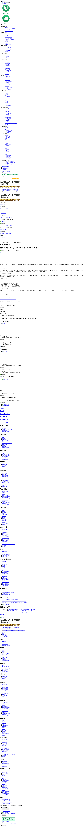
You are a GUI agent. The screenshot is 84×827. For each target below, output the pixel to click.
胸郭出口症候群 (8, 44)
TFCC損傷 (7, 86)
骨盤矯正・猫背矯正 (9, 31)
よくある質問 (5, 168)
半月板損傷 (7, 120)
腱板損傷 (6, 124)
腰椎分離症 (7, 60)
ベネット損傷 (7, 52)
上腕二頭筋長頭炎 (8, 49)
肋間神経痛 (4, 464)
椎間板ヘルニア (8, 70)
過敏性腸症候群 (8, 157)
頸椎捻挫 (6, 35)
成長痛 (3, 522)
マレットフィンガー (9, 83)
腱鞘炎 (6, 77)
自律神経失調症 (5, 579)
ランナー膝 (7, 108)
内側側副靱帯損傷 (8, 115)
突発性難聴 (7, 149)
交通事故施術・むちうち (10, 163)
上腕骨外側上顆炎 (8, 87)
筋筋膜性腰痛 (7, 68)
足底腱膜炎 (7, 111)
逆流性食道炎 (7, 156)
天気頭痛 (6, 143)
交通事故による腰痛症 (9, 161)
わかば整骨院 (14, 601)
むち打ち (6, 43)
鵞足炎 (6, 99)
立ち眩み (6, 150)
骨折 (5, 129)
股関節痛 (6, 102)
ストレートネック (8, 37)
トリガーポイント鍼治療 (10, 28)
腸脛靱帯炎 (7, 114)
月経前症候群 (5, 573)
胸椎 (5, 58)
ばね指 (6, 78)
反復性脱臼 (7, 51)
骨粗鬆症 (6, 88)
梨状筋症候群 (7, 63)
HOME (3, 237)
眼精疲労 (6, 135)
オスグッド (7, 112)
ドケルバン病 (7, 84)
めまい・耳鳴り (8, 137)
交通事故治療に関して (9, 164)
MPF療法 (6, 27)
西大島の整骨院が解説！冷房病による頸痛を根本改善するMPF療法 (22, 612)
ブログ (3, 167)
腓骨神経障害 (7, 96)
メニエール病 (7, 136)
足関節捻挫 (7, 127)
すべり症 (6, 66)
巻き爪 (6, 106)
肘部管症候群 (7, 82)
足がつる (6, 98)
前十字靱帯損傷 (8, 117)
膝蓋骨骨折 (7, 132)
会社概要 (4, 169)
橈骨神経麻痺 (7, 80)
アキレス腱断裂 (8, 131)
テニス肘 (6, 121)
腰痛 (5, 72)
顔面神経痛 (7, 40)
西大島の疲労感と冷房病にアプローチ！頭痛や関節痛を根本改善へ (22, 609)
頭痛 (5, 33)
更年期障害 (7, 145)
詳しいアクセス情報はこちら (6, 208)
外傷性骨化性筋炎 (8, 130)
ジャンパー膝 (7, 119)
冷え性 (6, 141)
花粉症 (6, 154)
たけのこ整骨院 (14, 599)
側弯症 (6, 57)
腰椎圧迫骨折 (7, 65)
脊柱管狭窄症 (7, 69)
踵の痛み (6, 93)
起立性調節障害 (8, 155)
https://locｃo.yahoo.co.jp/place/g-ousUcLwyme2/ (9, 303)
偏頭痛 (6, 139)
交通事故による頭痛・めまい (10, 162)
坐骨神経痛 (7, 74)
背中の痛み (7, 56)
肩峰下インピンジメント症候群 (11, 123)
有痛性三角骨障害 (8, 81)
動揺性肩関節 (7, 50)
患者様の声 (3, 417)
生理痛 (6, 148)
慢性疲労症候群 (8, 144)
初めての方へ (4, 419)
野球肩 (6, 125)
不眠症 (6, 138)
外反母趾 (6, 94)
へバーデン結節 (8, 89)
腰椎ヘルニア (7, 62)
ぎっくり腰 (7, 71)
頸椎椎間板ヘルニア (9, 38)
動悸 (5, 142)
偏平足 (6, 100)
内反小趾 (6, 101)
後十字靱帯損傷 (8, 118)
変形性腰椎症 (7, 64)
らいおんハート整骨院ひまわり (14, 602)
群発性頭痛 (7, 151)
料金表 (2, 411)
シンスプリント (8, 113)
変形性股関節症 (8, 105)
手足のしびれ (7, 76)
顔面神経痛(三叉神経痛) (9, 39)
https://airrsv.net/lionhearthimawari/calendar (8, 299)
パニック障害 (7, 158)
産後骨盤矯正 (7, 29)
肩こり (6, 46)
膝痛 (5, 92)
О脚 (5, 95)
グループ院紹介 (5, 166)
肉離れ (6, 109)
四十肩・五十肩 (8, 47)
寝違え (6, 34)
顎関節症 (6, 41)
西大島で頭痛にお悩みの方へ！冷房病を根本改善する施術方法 (21, 610)
